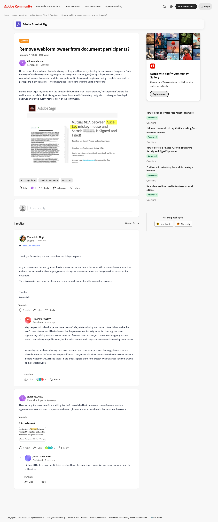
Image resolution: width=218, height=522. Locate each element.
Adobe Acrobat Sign (38, 15)
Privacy (84, 517)
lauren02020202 (35, 396)
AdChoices (157, 517)
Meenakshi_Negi (35, 237)
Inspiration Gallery (113, 6)
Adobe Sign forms (28, 180)
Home (6, 15)
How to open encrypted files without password (170, 112)
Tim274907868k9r (42, 318)
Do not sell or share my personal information (128, 517)
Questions (54, 15)
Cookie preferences (98, 517)
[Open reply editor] (76, 208)
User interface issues (49, 180)
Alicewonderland (35, 61)
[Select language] (171, 6)
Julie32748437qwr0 (31, 245)
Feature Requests (92, 6)
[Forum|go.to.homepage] (18, 6)
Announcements (72, 6)
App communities (19, 15)
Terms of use (73, 517)
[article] (76, 274)
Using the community (56, 517)
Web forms (66, 180)
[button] (186, 6)
